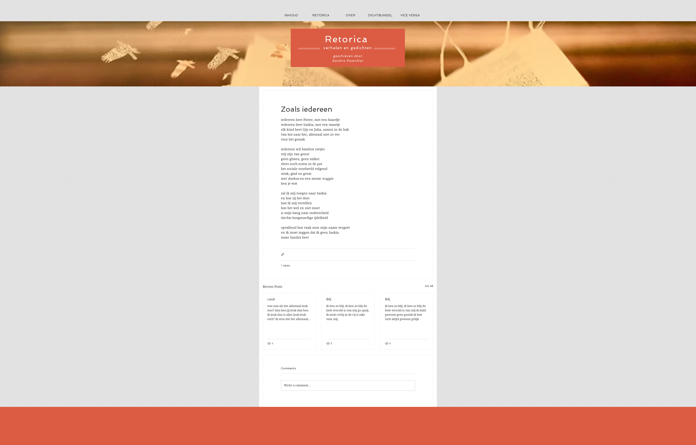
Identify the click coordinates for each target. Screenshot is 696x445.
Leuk (271, 299)
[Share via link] (282, 254)
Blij (328, 299)
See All (429, 286)
